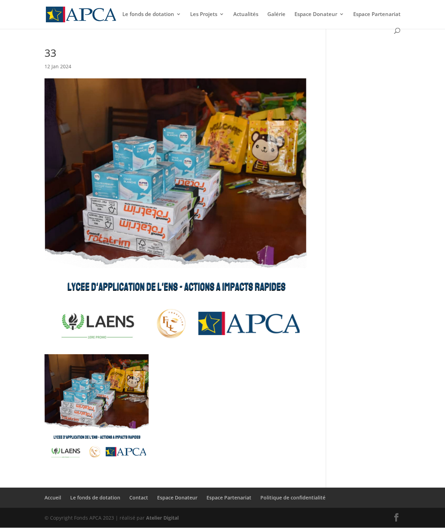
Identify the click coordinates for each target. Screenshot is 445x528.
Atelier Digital (162, 517)
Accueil (52, 497)
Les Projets (203, 14)
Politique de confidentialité (292, 497)
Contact (138, 497)
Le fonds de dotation (148, 14)
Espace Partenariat (376, 14)
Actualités (245, 14)
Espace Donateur (315, 14)
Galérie (276, 14)
